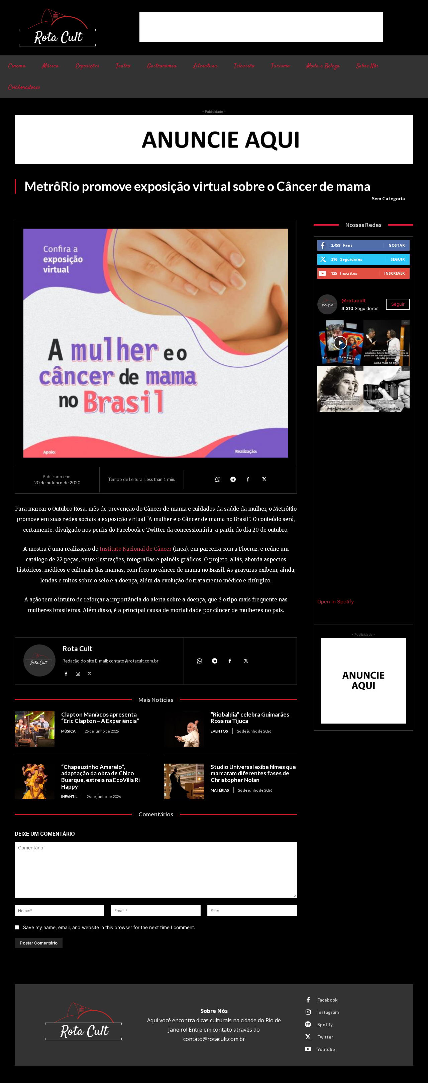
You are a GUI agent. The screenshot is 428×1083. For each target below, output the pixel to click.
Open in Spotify (335, 601)
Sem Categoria (388, 198)
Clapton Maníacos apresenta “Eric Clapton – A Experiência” (100, 718)
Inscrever (394, 273)
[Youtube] (308, 1050)
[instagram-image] (340, 343)
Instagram (328, 1012)
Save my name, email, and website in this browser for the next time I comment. (109, 927)
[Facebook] (248, 479)
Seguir (398, 259)
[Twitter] (263, 479)
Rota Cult (77, 648)
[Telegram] (232, 479)
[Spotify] (308, 1025)
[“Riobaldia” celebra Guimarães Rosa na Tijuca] (184, 729)
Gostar (397, 245)
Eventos (219, 731)
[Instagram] (77, 673)
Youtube (326, 1049)
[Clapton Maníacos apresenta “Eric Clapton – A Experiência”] (35, 729)
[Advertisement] (261, 27)
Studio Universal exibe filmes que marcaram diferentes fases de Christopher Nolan (253, 773)
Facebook (327, 1000)
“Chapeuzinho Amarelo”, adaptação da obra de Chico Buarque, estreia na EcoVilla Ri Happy (100, 776)
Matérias (220, 790)
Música (68, 731)
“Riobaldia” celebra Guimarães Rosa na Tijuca (250, 718)
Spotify (325, 1024)
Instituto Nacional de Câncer (136, 549)
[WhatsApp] (217, 479)
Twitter (325, 1037)
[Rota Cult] (39, 662)
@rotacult (353, 300)
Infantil (69, 796)
